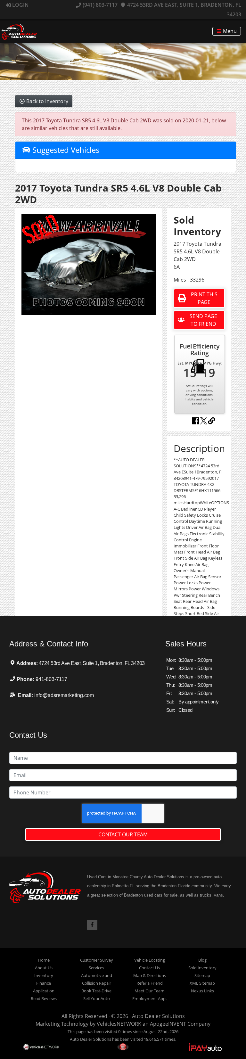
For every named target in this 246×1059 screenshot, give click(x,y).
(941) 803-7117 (99, 4)
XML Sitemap (202, 983)
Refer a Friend (149, 983)
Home (44, 960)
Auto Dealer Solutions (158, 1016)
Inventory (43, 975)
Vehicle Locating (149, 960)
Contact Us (149, 968)
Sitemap (202, 975)
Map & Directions (149, 975)
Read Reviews (44, 998)
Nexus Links (202, 991)
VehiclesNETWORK (119, 1023)
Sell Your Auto (96, 998)
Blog (202, 960)
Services (96, 968)
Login (20, 4)
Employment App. (149, 998)
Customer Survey (96, 960)
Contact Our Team (123, 834)
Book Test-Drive (96, 991)
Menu (229, 31)
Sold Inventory (202, 968)
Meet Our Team (149, 991)
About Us (44, 968)
